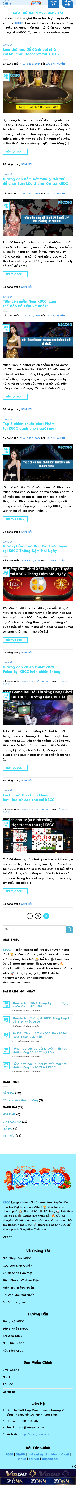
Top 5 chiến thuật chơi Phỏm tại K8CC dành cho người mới (29, 426)
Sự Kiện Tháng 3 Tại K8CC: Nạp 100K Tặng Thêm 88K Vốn (39, 1035)
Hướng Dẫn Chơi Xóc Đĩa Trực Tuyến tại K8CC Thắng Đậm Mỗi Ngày (35, 548)
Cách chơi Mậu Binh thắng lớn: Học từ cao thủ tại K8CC (28, 797)
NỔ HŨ (7, 1128)
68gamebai (50, 1459)
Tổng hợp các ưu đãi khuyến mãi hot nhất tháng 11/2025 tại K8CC (39, 1065)
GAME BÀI (8, 44)
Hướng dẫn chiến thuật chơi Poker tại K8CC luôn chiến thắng (31, 669)
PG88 (9, 1454)
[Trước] (30, 916)
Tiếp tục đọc (15, 151)
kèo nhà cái (60, 1454)
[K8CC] (36, 2)
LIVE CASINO (12, 1121)
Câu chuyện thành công (20, 1100)
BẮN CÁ (8, 1093)
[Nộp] (69, 929)
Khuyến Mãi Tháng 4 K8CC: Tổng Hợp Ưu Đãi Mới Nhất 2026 (42, 1019)
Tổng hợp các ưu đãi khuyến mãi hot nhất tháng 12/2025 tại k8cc (39, 1050)
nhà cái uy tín (38, 1454)
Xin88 (20, 1454)
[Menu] (7, 3)
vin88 (22, 1459)
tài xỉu (34, 1459)
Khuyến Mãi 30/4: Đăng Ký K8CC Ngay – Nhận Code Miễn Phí (42, 1004)
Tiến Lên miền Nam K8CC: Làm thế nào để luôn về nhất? (29, 304)
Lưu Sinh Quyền (55, 64)
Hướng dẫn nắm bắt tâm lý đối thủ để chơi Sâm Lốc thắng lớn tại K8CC (35, 181)
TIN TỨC (9, 1135)
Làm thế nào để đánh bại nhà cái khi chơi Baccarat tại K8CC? (31, 52)
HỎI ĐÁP (9, 1114)
